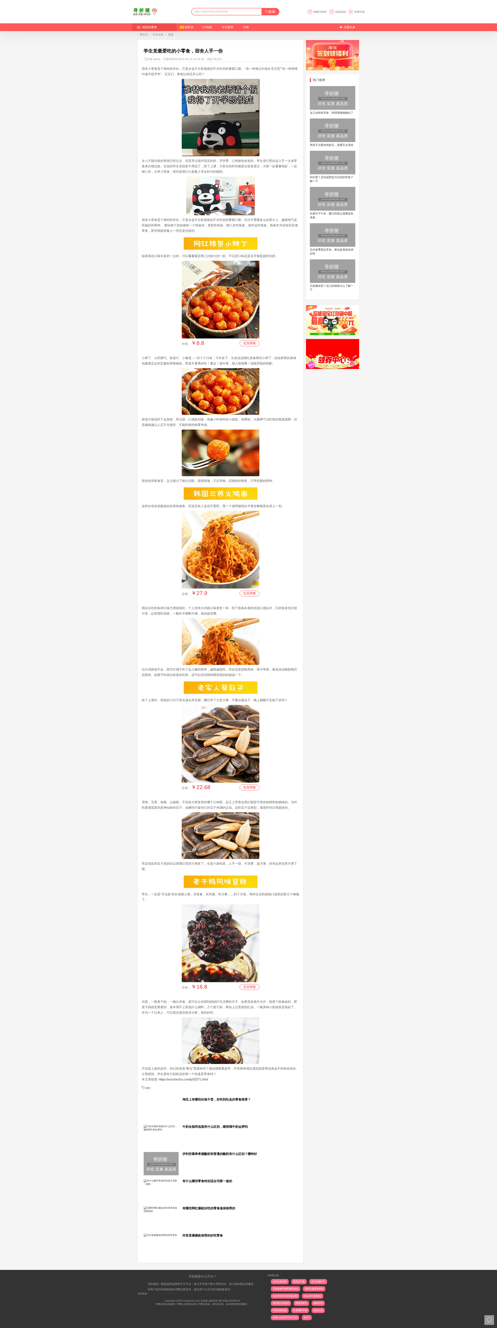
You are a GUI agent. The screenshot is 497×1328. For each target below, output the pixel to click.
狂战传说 (318, 1310)
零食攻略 (158, 34)
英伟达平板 (299, 1281)
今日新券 (227, 27)
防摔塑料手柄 (300, 1310)
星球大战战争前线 (314, 1288)
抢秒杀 (189, 27)
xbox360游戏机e (312, 1296)
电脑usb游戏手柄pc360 (285, 1317)
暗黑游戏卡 (301, 1303)
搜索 (272, 12)
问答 (246, 27)
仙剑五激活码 (280, 1281)
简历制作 (152, 1293)
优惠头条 (349, 27)
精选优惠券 (149, 27)
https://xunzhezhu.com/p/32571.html (183, 1079)
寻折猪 (204, 1300)
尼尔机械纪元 (318, 1281)
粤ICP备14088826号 (229, 1300)
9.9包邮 (207, 27)
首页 (145, 34)
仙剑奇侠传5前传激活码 (285, 1296)
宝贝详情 (249, 343)
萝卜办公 (172, 1293)
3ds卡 (307, 1317)
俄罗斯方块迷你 (281, 1303)
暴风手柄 (318, 1303)
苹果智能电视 (280, 1310)
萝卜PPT (162, 1293)
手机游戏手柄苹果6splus (285, 1288)
